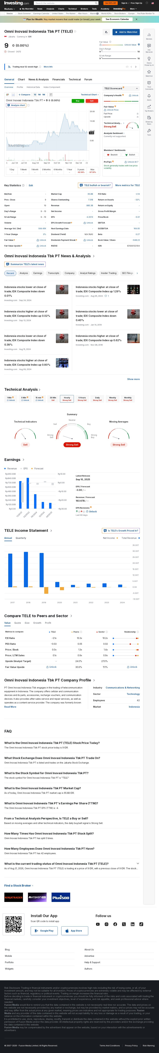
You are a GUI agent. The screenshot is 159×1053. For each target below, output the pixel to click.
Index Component (52, 87)
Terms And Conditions (110, 1045)
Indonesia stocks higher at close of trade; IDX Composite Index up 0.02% (27, 313)
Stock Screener (24, 13)
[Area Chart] (13, 94)
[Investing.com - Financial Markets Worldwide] (16, 3)
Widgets (9, 968)
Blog (7, 949)
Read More (10, 706)
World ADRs (106, 13)
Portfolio (9, 962)
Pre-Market (70, 13)
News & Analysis (39, 79)
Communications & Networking (123, 687)
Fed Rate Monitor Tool (146, 13)
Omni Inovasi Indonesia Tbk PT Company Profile (47, 680)
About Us (89, 949)
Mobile (8, 956)
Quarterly (21, 538)
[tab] (10, 399)
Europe (131, 13)
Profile (20, 87)
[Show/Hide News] (51, 94)
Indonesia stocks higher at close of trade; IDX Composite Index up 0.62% (99, 338)
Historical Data (33, 87)
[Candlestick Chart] (7, 94)
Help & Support (92, 962)
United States (57, 13)
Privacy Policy (131, 1045)
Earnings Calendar (41, 13)
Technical (75, 79)
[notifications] (147, 2)
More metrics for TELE (127, 185)
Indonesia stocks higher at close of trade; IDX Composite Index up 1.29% (98, 289)
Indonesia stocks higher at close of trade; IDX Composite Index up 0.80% (27, 362)
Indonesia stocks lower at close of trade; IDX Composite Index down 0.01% (25, 291)
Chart (21, 79)
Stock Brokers (120, 13)
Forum (88, 79)
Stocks (10, 13)
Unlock (53, 667)
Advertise (89, 956)
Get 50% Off (110, 3)
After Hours (82, 13)
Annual (8, 538)
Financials (58, 79)
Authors (88, 968)
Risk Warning (148, 1045)
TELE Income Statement (26, 530)
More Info (48, 67)
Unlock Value (130, 45)
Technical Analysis (21, 389)
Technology (133, 694)
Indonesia (134, 706)
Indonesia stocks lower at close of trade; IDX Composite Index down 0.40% (97, 316)
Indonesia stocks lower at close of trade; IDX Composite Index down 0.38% (25, 340)
